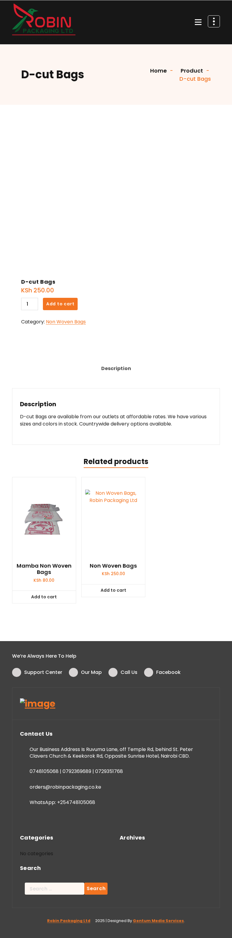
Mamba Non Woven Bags (44, 568)
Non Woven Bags (66, 321)
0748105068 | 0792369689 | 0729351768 (76, 771)
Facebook (168, 672)
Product (191, 70)
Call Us (129, 672)
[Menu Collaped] (198, 22)
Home (158, 70)
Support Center (43, 672)
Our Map (91, 672)
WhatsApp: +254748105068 (62, 802)
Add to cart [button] (44, 597)
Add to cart (60, 304)
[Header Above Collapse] (214, 21)
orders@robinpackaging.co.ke (65, 787)
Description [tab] (116, 368)
